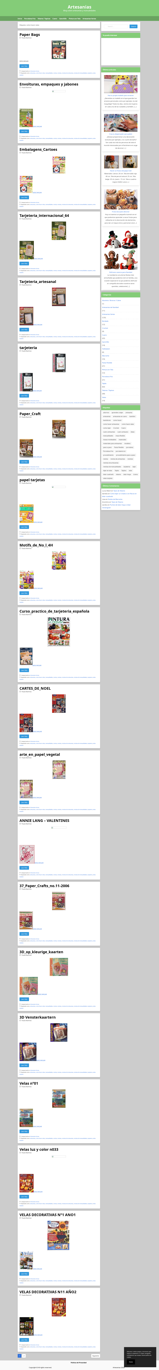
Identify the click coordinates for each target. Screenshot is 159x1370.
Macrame (105, 356)
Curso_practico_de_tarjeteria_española (54, 611)
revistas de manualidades (80, 73)
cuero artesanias (109, 432)
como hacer (117, 420)
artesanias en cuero (120, 416)
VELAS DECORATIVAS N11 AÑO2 (48, 1291)
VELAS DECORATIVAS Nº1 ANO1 (48, 1214)
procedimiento (108, 455)
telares (118, 474)
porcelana (129, 447)
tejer (134, 467)
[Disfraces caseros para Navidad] (120, 250)
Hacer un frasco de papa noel (120, 171)
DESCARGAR (37, 126)
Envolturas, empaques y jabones (49, 84)
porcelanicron (121, 451)
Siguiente (95, 1356)
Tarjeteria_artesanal (38, 281)
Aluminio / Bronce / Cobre (111, 300)
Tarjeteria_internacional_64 (44, 215)
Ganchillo (63, 19)
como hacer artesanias (111, 424)
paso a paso (107, 447)
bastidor (132, 416)
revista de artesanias (118, 459)
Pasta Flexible (107, 363)
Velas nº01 (29, 1083)
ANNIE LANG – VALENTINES (44, 820)
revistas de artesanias (67, 73)
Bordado (105, 321)
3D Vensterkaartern (38, 1017)
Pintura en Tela (74, 19)
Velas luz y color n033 (39, 1149)
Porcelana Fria (29, 19)
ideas (132, 432)
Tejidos (123, 471)
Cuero (54, 19)
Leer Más (24, 66)
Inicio (20, 19)
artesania (129, 413)
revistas (59, 73)
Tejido (104, 383)
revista (55, 73)
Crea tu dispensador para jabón (120, 134)
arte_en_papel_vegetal (40, 754)
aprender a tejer (117, 413)
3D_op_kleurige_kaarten (41, 951)
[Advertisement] (120, 51)
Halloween (106, 349)
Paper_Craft (30, 413)
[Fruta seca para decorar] (120, 199)
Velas (104, 397)
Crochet (105, 328)
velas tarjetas (107, 478)
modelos (127, 443)
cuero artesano (123, 432)
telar (130, 471)
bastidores (107, 420)
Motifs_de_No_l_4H (36, 545)
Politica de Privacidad (78, 1363)
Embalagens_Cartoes (38, 149)
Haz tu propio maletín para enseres (121, 95)
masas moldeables (109, 440)
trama (135, 474)
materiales (122, 440)
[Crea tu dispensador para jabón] (120, 123)
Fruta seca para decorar (120, 212)
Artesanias (79, 6)
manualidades (49, 73)
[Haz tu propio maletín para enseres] (120, 84)
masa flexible (120, 436)
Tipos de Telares (119, 491)
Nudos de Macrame (115, 499)
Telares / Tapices (44, 19)
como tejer (107, 428)
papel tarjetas (32, 479)
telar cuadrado (108, 474)
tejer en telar (107, 471)
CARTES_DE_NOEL (35, 688)
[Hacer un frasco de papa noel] (120, 162)
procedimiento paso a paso (125, 455)
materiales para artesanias (112, 443)
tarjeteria (90, 73)
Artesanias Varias (89, 19)
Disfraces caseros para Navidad (120, 272)
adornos (106, 413)
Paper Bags (30, 34)
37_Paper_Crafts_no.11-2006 (44, 885)
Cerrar (131, 1362)
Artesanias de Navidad (110, 307)
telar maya (127, 474)
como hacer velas (40, 73)
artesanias (32, 73)
